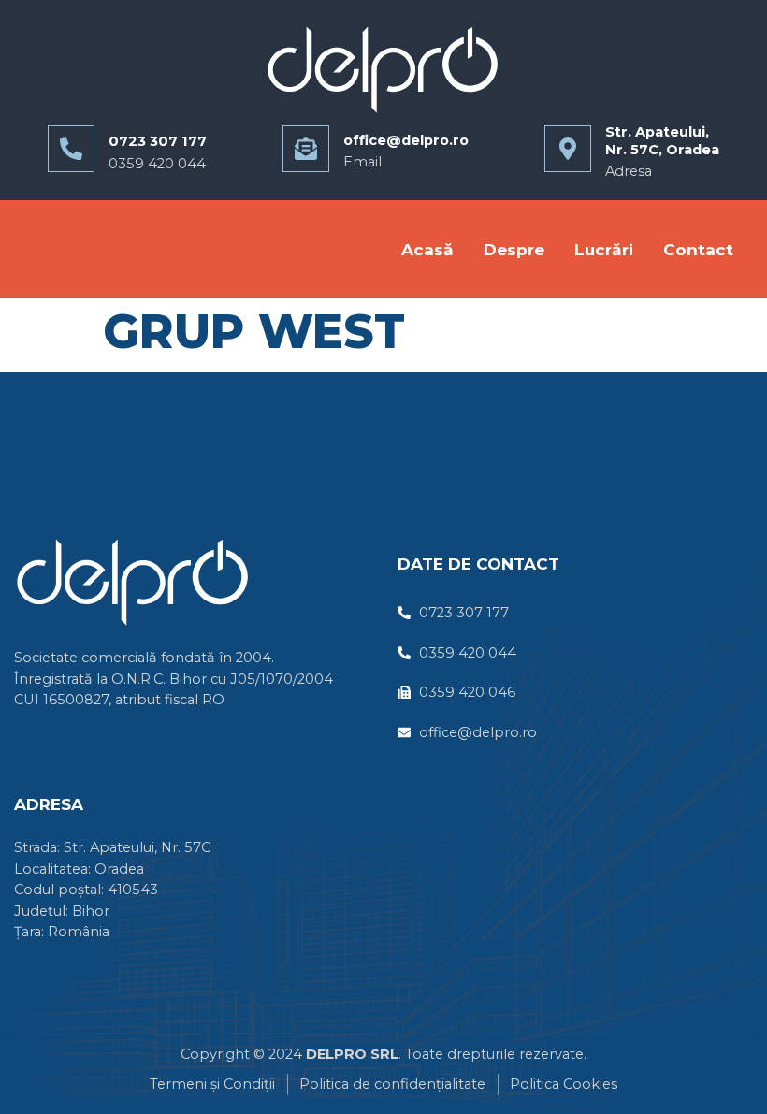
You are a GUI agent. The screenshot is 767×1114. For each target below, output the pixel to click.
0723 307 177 (158, 141)
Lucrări (603, 249)
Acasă (427, 249)
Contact (698, 249)
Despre (514, 249)
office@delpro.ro (406, 140)
